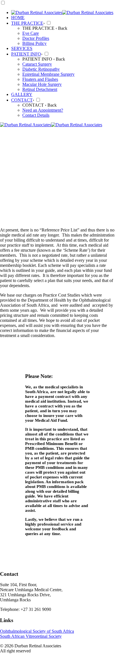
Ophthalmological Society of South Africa (37, 631)
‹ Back (61, 28)
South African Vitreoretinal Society (31, 636)
